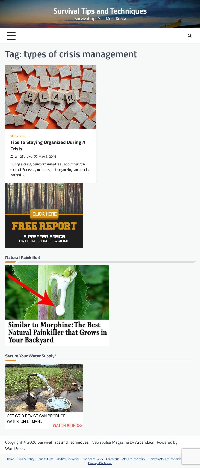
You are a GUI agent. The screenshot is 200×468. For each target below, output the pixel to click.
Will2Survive (24, 156)
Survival (17, 136)
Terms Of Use (45, 459)
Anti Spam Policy (93, 459)
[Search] (189, 36)
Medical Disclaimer (68, 459)
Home (10, 459)
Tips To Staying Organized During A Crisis (47, 145)
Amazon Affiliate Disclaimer (166, 459)
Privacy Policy (25, 459)
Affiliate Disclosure (134, 459)
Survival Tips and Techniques (100, 10)
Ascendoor (144, 442)
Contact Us (112, 459)
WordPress (14, 448)
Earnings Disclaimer (100, 463)
